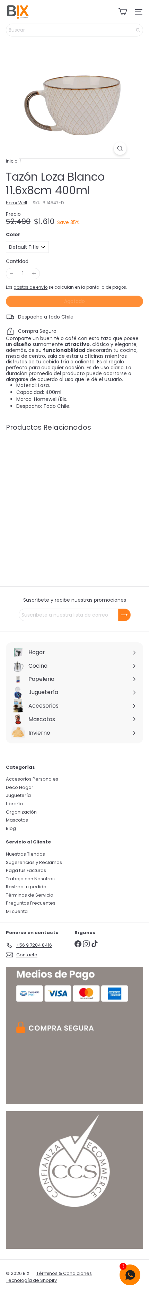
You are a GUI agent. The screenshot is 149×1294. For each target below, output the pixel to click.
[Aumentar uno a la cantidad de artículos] (34, 273)
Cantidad (17, 261)
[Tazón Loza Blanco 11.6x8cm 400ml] (49, 490)
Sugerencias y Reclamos (34, 862)
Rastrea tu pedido (26, 886)
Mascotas (17, 820)
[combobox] (74, 30)
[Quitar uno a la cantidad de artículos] (11, 273)
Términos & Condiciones (64, 1273)
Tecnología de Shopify (31, 1280)
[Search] (138, 30)
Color (13, 235)
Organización (21, 812)
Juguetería (18, 795)
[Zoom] (120, 148)
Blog (11, 828)
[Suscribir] (124, 615)
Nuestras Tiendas (25, 854)
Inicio (11, 161)
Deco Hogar (19, 787)
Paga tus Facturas (26, 870)
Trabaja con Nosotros (30, 878)
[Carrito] (123, 12)
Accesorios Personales (32, 779)
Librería (14, 803)
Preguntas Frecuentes (30, 903)
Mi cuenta (17, 911)
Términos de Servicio (29, 895)
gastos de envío (30, 287)
